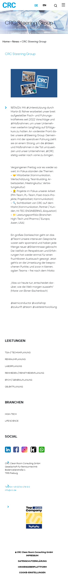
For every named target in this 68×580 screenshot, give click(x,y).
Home (6, 41)
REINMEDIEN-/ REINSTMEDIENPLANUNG (24, 373)
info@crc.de (10, 490)
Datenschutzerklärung (32, 561)
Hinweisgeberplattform (32, 567)
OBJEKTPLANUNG (14, 386)
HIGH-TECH (11, 414)
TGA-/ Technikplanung (18, 352)
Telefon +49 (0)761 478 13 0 (17, 486)
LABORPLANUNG (13, 366)
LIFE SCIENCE (11, 420)
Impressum (32, 555)
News (15, 41)
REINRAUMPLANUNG (15, 359)
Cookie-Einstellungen (32, 572)
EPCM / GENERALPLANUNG (18, 379)
